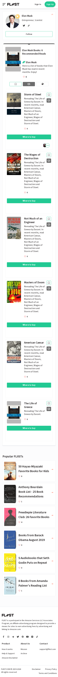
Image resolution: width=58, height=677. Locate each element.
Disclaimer (36, 669)
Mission (24, 649)
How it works (7, 649)
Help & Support (8, 653)
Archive (24, 653)
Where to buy (29, 137)
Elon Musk (27, 15)
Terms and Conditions (48, 673)
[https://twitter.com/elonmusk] (24, 25)
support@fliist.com (48, 649)
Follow (29, 34)
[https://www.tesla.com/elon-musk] (29, 25)
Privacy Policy (51, 669)
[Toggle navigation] (4, 4)
